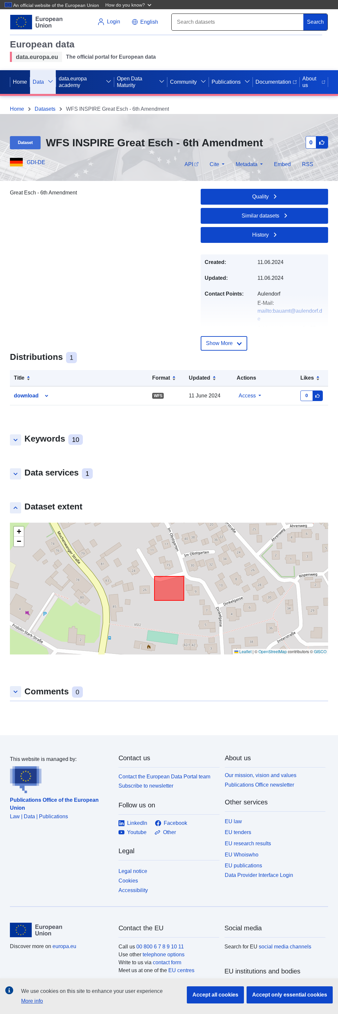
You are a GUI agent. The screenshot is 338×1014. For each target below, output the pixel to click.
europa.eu (64, 946)
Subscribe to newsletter (145, 786)
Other (169, 832)
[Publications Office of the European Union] (60, 778)
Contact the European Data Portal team (164, 776)
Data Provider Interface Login (259, 875)
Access (247, 395)
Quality (260, 196)
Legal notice (132, 871)
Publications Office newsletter (259, 785)
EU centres (181, 970)
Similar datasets (260, 215)
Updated (199, 378)
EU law (233, 821)
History (260, 235)
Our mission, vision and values (260, 775)
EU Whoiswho (241, 854)
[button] (129, 4)
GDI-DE (36, 162)
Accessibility (133, 890)
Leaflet (245, 651)
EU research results (248, 843)
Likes (307, 378)
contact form (167, 962)
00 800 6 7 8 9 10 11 (160, 946)
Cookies (128, 881)
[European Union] (60, 930)
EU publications (243, 865)
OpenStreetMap (272, 651)
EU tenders (238, 832)
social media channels (285, 946)
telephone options (164, 954)
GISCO (320, 651)
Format (161, 378)
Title (19, 378)
